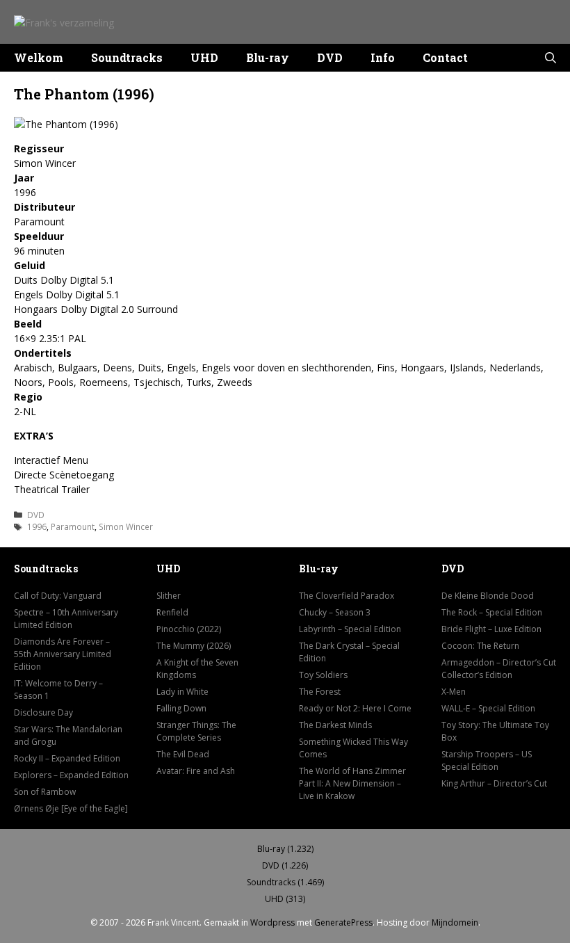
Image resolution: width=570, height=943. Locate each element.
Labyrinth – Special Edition (350, 629)
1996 (37, 526)
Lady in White (182, 692)
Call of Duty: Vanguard (57, 596)
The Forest (320, 692)
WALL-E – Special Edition (488, 708)
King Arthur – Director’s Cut (494, 783)
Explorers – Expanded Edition (71, 775)
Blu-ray (267, 57)
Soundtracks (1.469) (285, 882)
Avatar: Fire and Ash (195, 771)
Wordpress (272, 922)
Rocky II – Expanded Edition (67, 758)
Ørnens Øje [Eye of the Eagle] (71, 808)
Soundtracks (127, 57)
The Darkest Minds (335, 725)
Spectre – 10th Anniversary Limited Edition (66, 618)
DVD (330, 57)
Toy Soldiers (323, 675)
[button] (550, 58)
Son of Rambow (45, 792)
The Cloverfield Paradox (346, 596)
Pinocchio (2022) (188, 629)
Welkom (38, 57)
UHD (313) (285, 899)
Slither (168, 596)
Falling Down (181, 708)
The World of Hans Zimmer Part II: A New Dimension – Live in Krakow (352, 783)
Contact (445, 57)
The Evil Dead (182, 754)
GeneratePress (343, 922)
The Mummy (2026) (193, 646)
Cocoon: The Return (480, 646)
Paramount (73, 526)
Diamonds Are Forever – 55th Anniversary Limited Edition (62, 654)
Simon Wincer (126, 526)
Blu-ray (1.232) (285, 849)
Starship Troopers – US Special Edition (486, 760)
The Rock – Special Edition (491, 612)
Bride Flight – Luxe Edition (491, 629)
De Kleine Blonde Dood (487, 596)
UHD (204, 57)
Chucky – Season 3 (334, 612)
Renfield (172, 612)
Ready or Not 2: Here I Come (355, 708)
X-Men (453, 692)
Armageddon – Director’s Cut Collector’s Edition (498, 668)
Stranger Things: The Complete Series (196, 731)
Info (382, 57)
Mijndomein (455, 922)
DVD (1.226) (285, 865)
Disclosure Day (43, 712)
